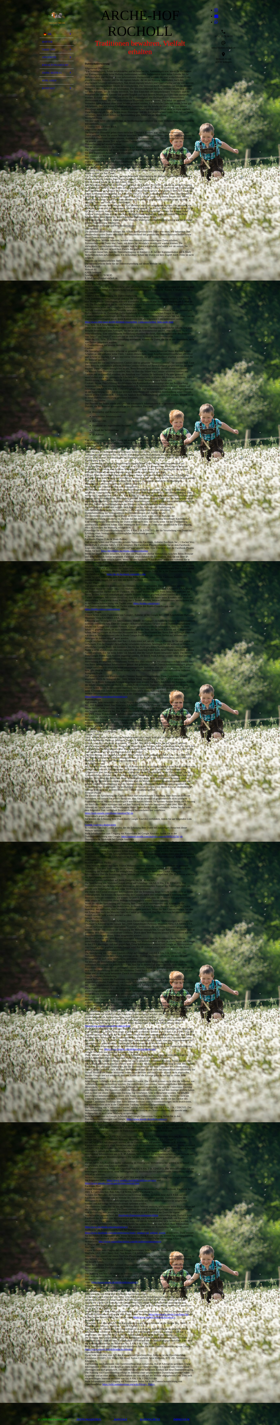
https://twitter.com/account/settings (102, 609)
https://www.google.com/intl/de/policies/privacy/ (131, 1180)
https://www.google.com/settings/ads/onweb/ (108, 1025)
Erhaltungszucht (55, 65)
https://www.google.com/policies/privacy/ (154, 1317)
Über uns (48, 49)
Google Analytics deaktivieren (100, 824)
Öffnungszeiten (88, 1419)
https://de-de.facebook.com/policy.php (126, 574)
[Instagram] (216, 10)
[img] (56, 16)
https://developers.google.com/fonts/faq (168, 1314)
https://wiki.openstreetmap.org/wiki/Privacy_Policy (128, 1384)
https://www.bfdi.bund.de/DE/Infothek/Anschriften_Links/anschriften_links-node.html (129, 322)
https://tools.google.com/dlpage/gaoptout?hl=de (109, 813)
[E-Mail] (216, 16)
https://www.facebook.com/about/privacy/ (106, 1227)
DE (50, 34)
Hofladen (49, 80)
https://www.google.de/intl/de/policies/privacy (114, 1282)
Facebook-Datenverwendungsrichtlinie (138, 1215)
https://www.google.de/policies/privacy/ (147, 1119)
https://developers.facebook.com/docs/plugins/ (124, 550)
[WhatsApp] (216, 22)
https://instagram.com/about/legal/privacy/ (106, 696)
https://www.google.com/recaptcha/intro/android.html (112, 1183)
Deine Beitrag (52, 72)
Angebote (49, 57)
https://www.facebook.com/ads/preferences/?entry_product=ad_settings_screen (125, 1232)
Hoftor (47, 41)
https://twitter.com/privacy (146, 603)
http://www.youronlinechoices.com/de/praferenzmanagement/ (130, 1241)
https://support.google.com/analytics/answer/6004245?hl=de (152, 836)
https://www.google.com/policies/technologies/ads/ (130, 1049)
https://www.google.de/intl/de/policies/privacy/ (108, 1349)
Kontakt (48, 88)
